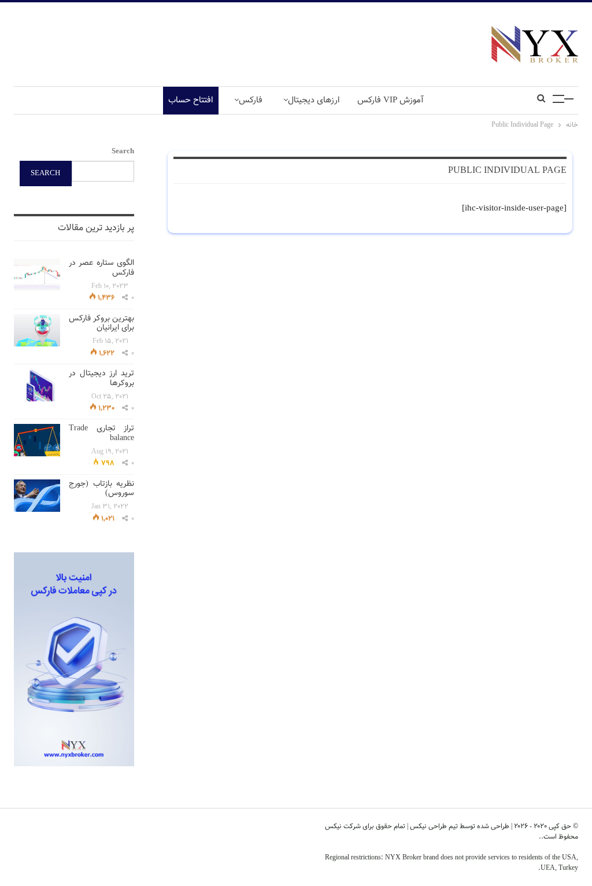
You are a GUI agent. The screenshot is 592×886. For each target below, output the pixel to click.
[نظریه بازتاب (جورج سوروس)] (37, 495)
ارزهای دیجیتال (314, 100)
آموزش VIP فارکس (390, 100)
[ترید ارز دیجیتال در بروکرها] (37, 385)
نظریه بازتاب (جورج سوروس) (101, 489)
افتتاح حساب (190, 100)
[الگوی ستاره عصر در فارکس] (37, 275)
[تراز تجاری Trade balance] (37, 440)
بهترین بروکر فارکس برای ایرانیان (101, 323)
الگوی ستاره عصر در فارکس (101, 268)
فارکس (250, 100)
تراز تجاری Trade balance (101, 433)
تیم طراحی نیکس (433, 826)
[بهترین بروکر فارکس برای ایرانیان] (37, 330)
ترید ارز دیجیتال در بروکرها (101, 378)
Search (123, 151)
